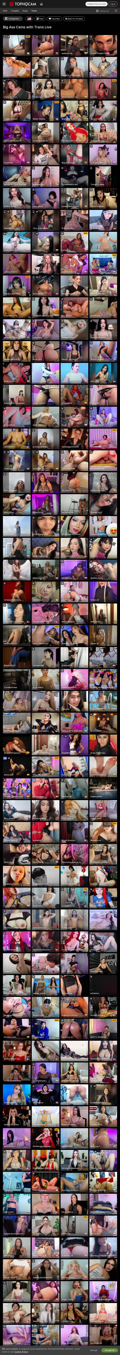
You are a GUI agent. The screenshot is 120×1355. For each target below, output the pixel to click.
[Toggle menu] (4, 4)
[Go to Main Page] (22, 4)
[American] (29, 18)
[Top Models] (41, 4)
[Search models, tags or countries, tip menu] (116, 11)
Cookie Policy (21, 1352)
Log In (112, 4)
